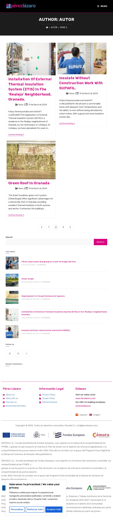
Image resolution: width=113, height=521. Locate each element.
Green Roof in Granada (29, 183)
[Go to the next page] (70, 227)
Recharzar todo (35, 509)
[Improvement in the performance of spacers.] (12, 297)
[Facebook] (18, 353)
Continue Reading (16, 134)
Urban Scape (27, 279)
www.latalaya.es (83, 406)
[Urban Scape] (12, 280)
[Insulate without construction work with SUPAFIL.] (12, 331)
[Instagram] (26, 353)
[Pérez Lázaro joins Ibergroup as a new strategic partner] (12, 263)
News (21, 105)
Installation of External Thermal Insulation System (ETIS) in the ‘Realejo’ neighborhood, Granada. (30, 89)
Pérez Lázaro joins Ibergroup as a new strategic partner (48, 262)
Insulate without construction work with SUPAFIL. (81, 83)
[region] (36, 497)
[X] (10, 353)
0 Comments (41, 265)
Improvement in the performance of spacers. (43, 296)
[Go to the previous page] (41, 227)
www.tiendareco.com (85, 398)
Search (9, 237)
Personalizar (17, 509)
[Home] (47, 27)
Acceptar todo (54, 509)
